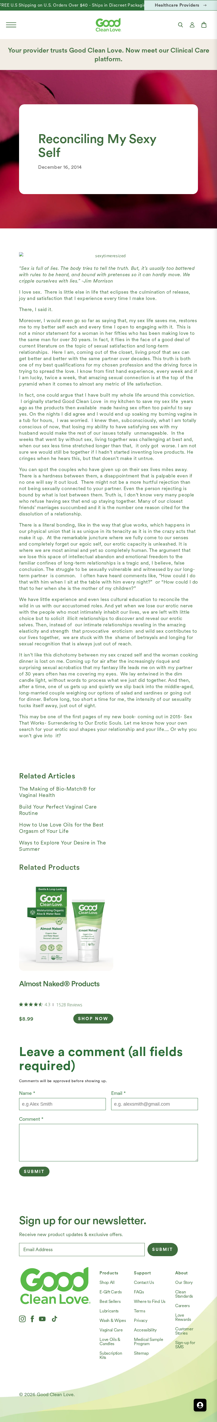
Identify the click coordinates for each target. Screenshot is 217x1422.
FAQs (139, 1291)
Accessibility (145, 1329)
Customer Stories (184, 1331)
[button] (11, 25)
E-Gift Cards (110, 1291)
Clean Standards (184, 1294)
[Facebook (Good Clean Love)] (32, 1319)
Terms (139, 1310)
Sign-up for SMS (185, 1344)
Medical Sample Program (148, 1341)
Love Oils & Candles (110, 1341)
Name (27, 1093)
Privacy (140, 1320)
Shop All (107, 1282)
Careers (182, 1305)
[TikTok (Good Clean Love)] (54, 1319)
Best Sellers (110, 1301)
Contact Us (144, 1282)
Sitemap (141, 1353)
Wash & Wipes (113, 1320)
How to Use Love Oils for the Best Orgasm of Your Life (61, 828)
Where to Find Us (149, 1301)
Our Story (184, 1282)
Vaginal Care (111, 1329)
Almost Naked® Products (59, 983)
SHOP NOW (93, 1018)
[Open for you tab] (200, 1405)
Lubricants (109, 1310)
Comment (31, 1119)
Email (118, 1093)
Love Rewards (183, 1317)
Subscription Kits (111, 1355)
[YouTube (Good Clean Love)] (42, 1319)
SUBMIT (162, 1249)
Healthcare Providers (177, 5)
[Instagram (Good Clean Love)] (22, 1319)
